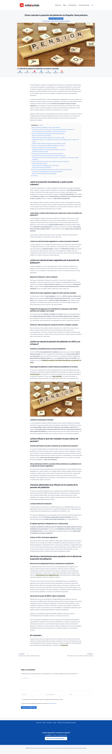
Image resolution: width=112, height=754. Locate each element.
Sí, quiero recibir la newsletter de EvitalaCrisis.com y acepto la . (39, 703)
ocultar (40, 125)
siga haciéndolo (57, 376)
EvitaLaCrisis (32, 748)
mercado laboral (34, 374)
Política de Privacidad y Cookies (66, 722)
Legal (54, 722)
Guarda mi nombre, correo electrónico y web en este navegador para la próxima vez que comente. (43, 699)
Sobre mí (38, 722)
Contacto (49, 722)
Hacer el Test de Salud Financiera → (56, 738)
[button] (92, 5)
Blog (44, 722)
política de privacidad (51, 703)
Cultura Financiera (56, 18)
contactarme (64, 645)
